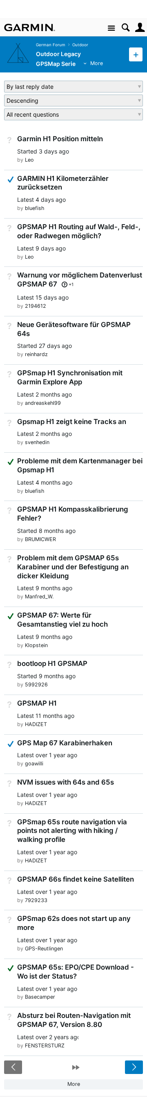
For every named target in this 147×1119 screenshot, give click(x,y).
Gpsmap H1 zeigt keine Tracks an (71, 421)
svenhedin (37, 442)
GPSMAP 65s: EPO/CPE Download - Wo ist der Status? (75, 971)
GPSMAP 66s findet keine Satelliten (75, 879)
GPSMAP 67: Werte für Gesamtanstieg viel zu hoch (62, 619)
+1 (71, 284)
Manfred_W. (39, 596)
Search (125, 27)
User (140, 27)
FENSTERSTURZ (45, 1045)
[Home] (29, 27)
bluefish (34, 208)
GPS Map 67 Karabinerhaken (64, 743)
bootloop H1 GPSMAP (52, 663)
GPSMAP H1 (37, 703)
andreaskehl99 (43, 403)
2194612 (35, 306)
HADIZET (36, 724)
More (96, 63)
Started (43, 151)
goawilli (34, 763)
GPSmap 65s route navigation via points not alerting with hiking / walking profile (72, 831)
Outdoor (80, 45)
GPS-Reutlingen (44, 948)
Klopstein (36, 645)
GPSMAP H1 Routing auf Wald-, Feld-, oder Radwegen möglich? (78, 231)
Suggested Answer (10, 462)
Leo (29, 160)
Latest (41, 199)
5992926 (36, 684)
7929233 (36, 900)
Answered (10, 179)
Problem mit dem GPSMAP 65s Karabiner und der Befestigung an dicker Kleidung (73, 567)
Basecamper (40, 997)
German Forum (50, 45)
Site (111, 28)
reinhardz (36, 354)
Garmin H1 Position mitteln (60, 139)
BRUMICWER (40, 539)
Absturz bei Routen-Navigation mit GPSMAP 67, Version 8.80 (74, 1020)
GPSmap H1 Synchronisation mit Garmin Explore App (69, 377)
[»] (76, 1067)
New (136, 54)
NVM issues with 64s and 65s (65, 782)
